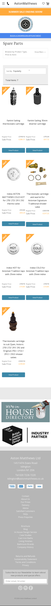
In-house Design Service (25, 532)
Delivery (25, 505)
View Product (13, 150)
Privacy (25, 565)
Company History (25, 547)
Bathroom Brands (25, 544)
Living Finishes (25, 541)
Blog (25, 529)
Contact (25, 496)
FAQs (25, 514)
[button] (25, 53)
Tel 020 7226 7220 (25, 475)
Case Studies (25, 535)
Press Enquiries (25, 517)
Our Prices (25, 502)
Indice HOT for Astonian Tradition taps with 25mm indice (13, 271)
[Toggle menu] (3, 3)
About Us (25, 499)
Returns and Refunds (25, 556)
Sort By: (9, 71)
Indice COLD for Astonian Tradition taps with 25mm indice (37, 271)
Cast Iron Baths (25, 538)
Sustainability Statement (25, 559)
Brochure (25, 526)
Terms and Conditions (25, 562)
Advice (25, 508)
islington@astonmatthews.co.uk (25, 478)
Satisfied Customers (25, 511)
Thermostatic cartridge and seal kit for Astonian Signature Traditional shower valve (37, 200)
